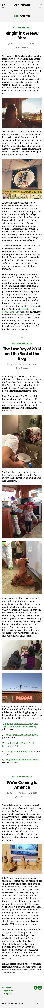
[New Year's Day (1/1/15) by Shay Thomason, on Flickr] (22, 113)
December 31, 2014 (29, 364)
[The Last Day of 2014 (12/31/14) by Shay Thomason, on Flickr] (22, 441)
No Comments (23, 47)
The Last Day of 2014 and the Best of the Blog (22, 353)
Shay (16, 44)
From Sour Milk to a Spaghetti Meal (21, 735)
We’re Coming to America (22, 785)
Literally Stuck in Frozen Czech (19, 743)
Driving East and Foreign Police (20, 751)
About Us (6, 987)
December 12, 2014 (29, 793)
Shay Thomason (22, 5)
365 (14, 27)
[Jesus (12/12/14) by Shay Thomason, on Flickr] (22, 859)
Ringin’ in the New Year (22, 35)
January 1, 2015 (29, 44)
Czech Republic (24, 27)
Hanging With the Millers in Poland (22, 760)
